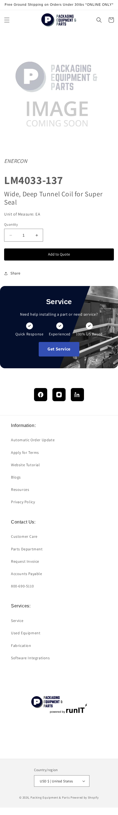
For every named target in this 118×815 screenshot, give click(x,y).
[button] (7, 20)
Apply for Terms (25, 452)
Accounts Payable (26, 573)
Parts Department (27, 549)
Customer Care (24, 536)
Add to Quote (59, 254)
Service (17, 620)
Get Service (59, 349)
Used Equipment (25, 632)
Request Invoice (25, 561)
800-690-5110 (22, 586)
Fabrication (21, 645)
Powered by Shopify (85, 797)
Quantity (11, 224)
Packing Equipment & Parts (50, 797)
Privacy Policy (23, 501)
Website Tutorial (25, 464)
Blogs (16, 477)
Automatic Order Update (33, 439)
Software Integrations (30, 657)
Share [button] (15, 273)
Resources (20, 489)
